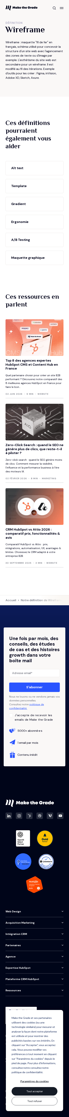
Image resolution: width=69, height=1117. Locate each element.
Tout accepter (34, 1091)
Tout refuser (34, 1101)
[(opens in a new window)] (9, 816)
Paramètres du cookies (34, 1081)
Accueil (11, 600)
